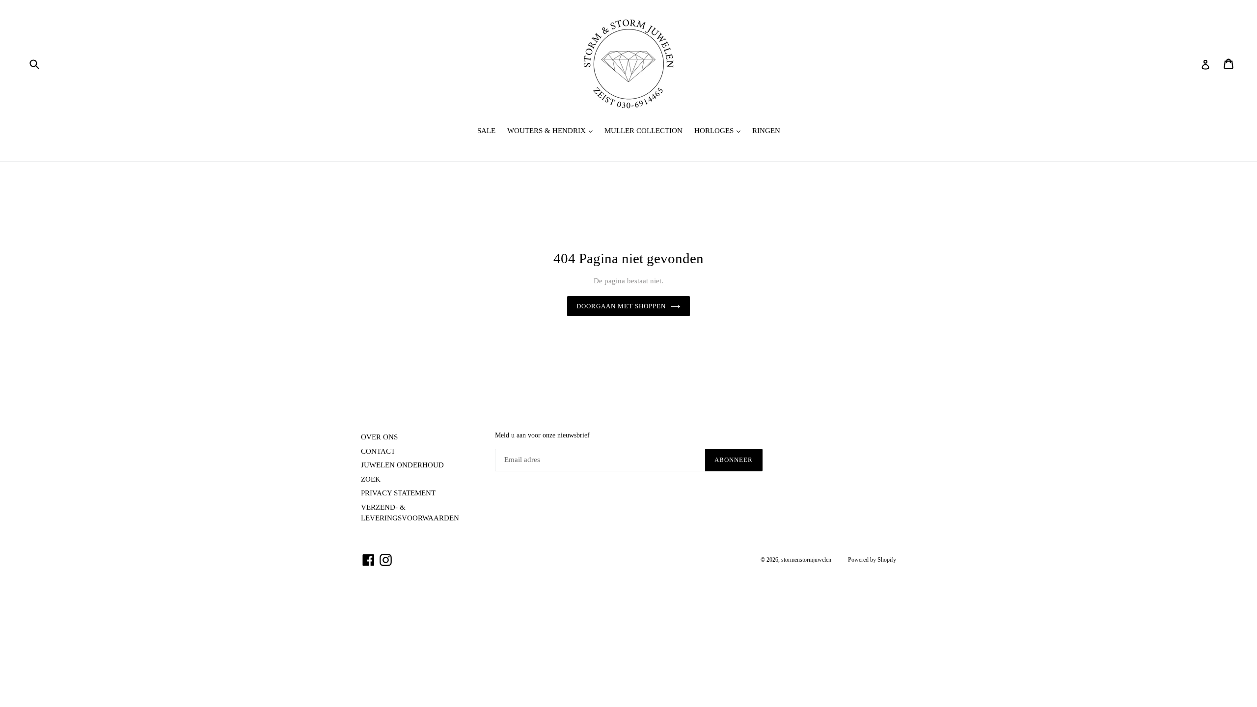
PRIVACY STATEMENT (398, 493)
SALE (486, 131)
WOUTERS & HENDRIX (552, 130)
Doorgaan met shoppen (621, 306)
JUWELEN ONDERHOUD (402, 465)
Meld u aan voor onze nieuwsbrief (542, 435)
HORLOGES (719, 130)
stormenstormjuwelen (806, 559)
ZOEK (371, 479)
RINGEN (766, 131)
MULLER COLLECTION (643, 131)
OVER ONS (379, 437)
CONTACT (378, 451)
